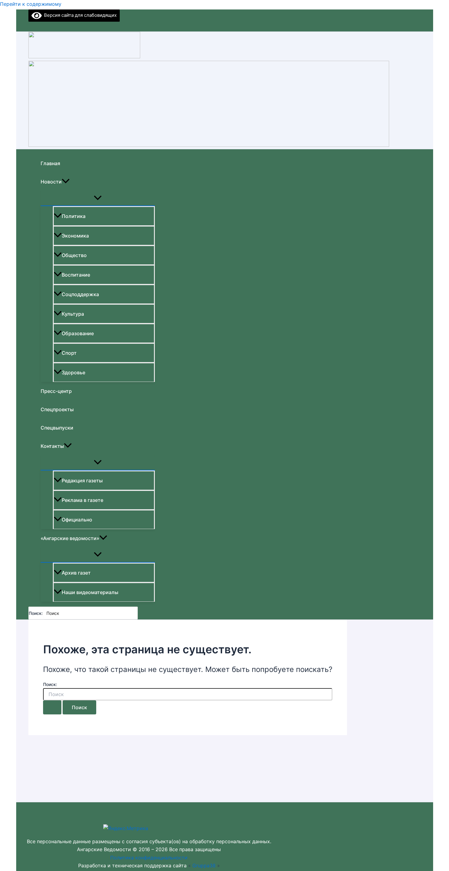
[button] (66, 181)
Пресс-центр (56, 391)
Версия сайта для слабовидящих (79, 15)
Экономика (75, 236)
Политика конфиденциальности (149, 858)
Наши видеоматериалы (90, 592)
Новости (51, 182)
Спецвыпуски (57, 428)
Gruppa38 (204, 865)
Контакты (52, 446)
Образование (78, 333)
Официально (77, 520)
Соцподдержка (80, 294)
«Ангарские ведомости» (70, 538)
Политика (74, 216)
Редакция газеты (82, 480)
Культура (73, 314)
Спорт (69, 353)
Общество (74, 255)
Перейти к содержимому (30, 4)
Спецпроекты (57, 409)
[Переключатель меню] (98, 198)
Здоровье (73, 372)
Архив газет (76, 573)
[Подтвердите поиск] (52, 707)
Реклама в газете (82, 500)
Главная (50, 163)
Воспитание (76, 275)
